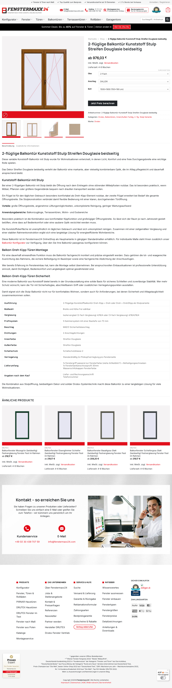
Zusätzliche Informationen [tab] (27, 146)
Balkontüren (55, 19)
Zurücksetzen (164, 70)
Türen (39, 19)
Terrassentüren (76, 19)
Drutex (101, 117)
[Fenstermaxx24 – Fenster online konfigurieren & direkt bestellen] (25, 10)
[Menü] (167, 670)
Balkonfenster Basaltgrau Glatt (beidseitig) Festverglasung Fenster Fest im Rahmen (106, 453)
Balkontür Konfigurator (14, 242)
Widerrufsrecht (92, 683)
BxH (90, 89)
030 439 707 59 (95, 11)
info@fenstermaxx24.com (74, 11)
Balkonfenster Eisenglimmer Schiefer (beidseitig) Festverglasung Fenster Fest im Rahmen (64, 453)
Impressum (65, 683)
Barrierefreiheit (105, 683)
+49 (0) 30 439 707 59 (27, 541)
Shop (102, 39)
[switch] (163, 677)
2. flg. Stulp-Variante (143, 117)
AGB (83, 683)
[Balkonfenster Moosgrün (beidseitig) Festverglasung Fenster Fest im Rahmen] (22, 425)
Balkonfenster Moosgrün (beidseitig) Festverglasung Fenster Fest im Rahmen (21, 451)
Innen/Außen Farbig (124, 117)
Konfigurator (9, 19)
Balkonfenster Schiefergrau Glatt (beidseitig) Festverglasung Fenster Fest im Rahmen (149, 453)
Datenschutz (75, 683)
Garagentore (113, 19)
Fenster (26, 19)
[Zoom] (5, 115)
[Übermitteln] (167, 19)
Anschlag (92, 81)
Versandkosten (111, 63)
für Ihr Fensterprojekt (139, 11)
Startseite (92, 39)
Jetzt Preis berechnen (103, 103)
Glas (90, 73)
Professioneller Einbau (115, 11)
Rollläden (95, 19)
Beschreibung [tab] (8, 146)
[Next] (79, 77)
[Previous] (7, 77)
